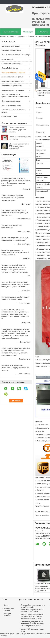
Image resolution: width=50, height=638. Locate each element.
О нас (6, 605)
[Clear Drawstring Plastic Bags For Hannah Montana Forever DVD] (43, 84)
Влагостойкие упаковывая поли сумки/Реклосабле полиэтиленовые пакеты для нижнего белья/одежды (33, 608)
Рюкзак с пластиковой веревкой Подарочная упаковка (17, 130)
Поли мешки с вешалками (11, 101)
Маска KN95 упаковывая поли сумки (32, 630)
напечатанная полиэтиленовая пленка (13, 111)
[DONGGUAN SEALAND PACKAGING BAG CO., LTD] (14, 9)
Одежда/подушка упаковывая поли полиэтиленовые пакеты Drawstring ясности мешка (32, 624)
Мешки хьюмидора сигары (11, 50)
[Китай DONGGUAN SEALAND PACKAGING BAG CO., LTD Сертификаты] (8, 165)
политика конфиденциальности (12, 634)
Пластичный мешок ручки (11, 105)
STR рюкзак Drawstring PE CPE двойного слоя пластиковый (19, 146)
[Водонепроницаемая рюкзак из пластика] (4, 138)
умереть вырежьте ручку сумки (13, 90)
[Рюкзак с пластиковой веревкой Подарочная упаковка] (4, 129)
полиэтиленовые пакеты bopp (12, 81)
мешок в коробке (7, 59)
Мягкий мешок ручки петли (11, 86)
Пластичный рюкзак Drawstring (13, 72)
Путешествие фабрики (9, 609)
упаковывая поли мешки (10, 46)
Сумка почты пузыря (9, 116)
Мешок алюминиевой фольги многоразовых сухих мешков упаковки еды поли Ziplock (32, 616)
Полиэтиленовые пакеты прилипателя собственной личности (15, 96)
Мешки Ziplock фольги (9, 68)
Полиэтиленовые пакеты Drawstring (15, 55)
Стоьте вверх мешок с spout (11, 64)
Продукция (28, 32)
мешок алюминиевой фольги (12, 77)
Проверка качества (7, 615)
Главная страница (10, 32)
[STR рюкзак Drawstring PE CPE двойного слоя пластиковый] (4, 146)
